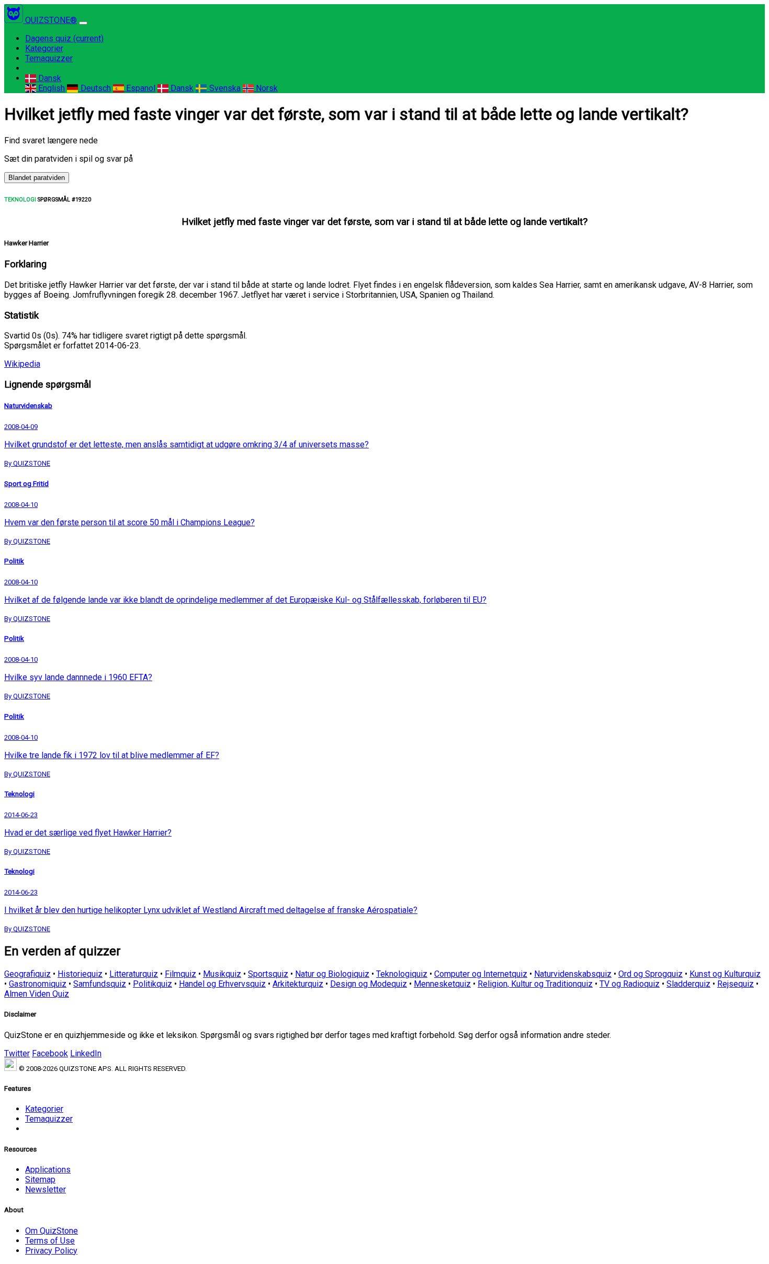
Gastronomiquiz (37, 984)
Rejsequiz (735, 984)
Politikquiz (152, 984)
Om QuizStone (51, 1231)
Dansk (48, 78)
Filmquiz (180, 974)
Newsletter (45, 1189)
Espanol (139, 88)
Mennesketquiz (442, 984)
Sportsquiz (268, 974)
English (50, 88)
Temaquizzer (49, 58)
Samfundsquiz (99, 984)
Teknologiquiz (401, 974)
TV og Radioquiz (630, 984)
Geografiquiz (27, 974)
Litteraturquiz (133, 974)
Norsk (266, 88)
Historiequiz (80, 974)
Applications (48, 1170)
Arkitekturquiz (298, 984)
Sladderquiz (688, 984)
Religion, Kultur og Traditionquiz (535, 984)
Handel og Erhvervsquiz (222, 984)
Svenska (223, 88)
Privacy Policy (51, 1251)
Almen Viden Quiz (36, 994)
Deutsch (94, 88)
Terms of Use (50, 1241)
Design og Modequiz (368, 984)
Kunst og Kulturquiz (725, 974)
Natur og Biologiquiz (332, 974)
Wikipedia (22, 364)
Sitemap (40, 1179)
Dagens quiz (64, 38)
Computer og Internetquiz (480, 974)
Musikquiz (222, 974)
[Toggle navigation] (83, 23)
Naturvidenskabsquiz (573, 974)
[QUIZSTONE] (14, 20)
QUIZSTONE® (51, 20)
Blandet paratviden (36, 178)
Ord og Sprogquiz (650, 974)
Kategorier (44, 48)
